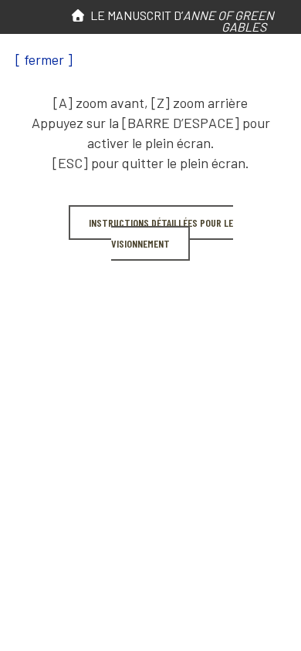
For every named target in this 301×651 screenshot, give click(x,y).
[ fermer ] (44, 59)
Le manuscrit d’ (180, 21)
